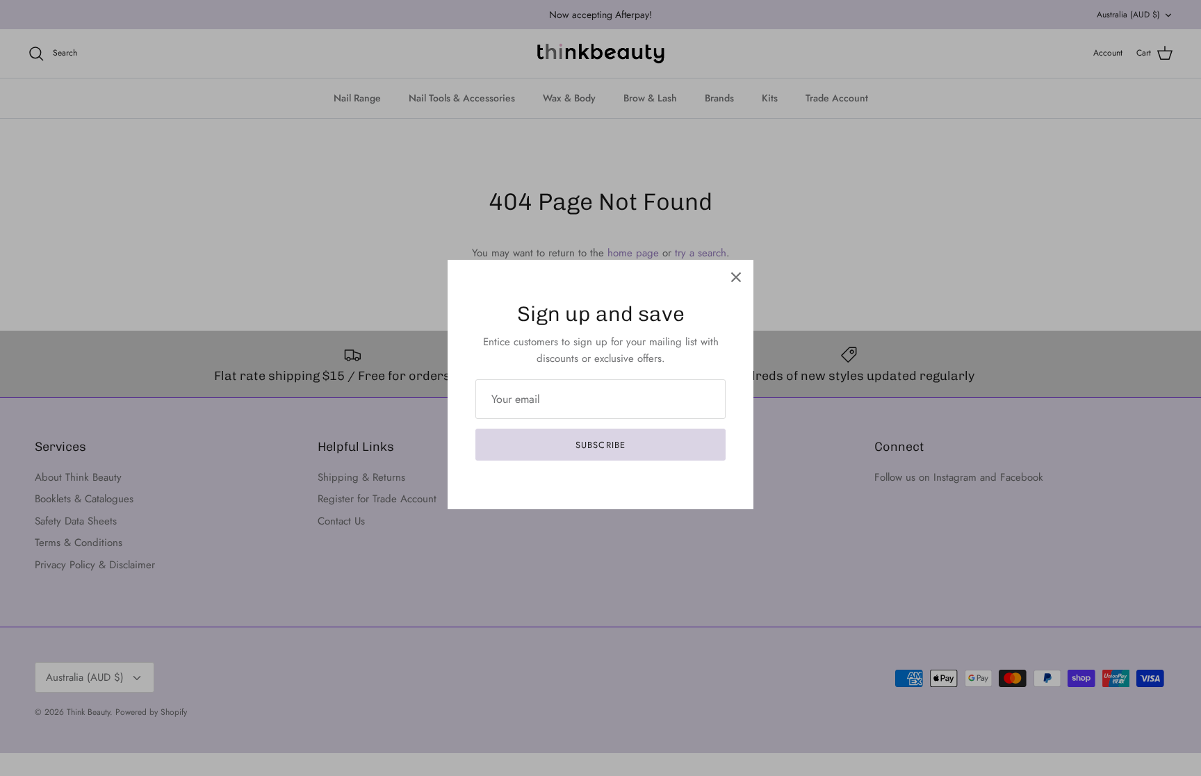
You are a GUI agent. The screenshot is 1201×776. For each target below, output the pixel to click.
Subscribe (600, 445)
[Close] (736, 277)
